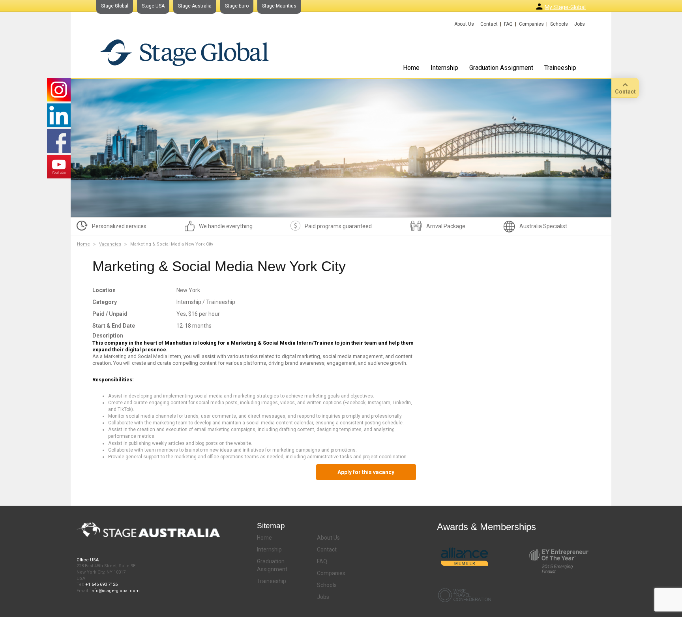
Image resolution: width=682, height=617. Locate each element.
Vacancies (110, 244)
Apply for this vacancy (365, 472)
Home (411, 67)
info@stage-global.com (115, 590)
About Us (464, 24)
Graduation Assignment (501, 67)
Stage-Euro (237, 6)
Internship (444, 67)
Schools (559, 24)
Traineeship (560, 67)
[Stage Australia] (184, 52)
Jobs (579, 24)
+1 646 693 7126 (101, 584)
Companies (531, 24)
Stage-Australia (195, 6)
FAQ (508, 24)
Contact (489, 24)
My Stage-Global (565, 7)
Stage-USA (153, 6)
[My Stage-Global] (539, 6)
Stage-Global (114, 6)
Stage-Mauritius (279, 6)
